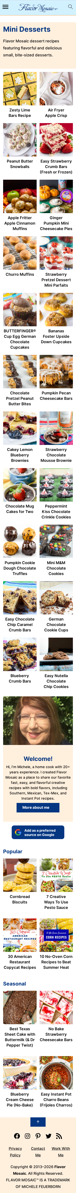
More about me (35, 807)
